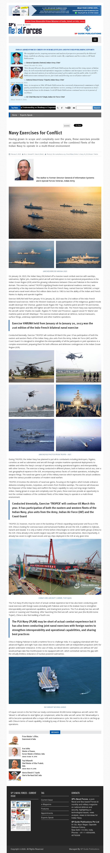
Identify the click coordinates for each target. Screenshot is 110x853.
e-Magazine (46, 804)
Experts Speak (26, 115)
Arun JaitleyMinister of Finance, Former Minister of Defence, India (33, 751)
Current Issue (47, 799)
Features (45, 808)
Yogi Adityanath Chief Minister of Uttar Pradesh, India (33, 763)
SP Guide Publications (89, 849)
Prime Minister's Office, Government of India (30, 737)
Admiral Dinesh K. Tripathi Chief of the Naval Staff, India (32, 774)
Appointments (47, 813)
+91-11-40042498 (87, 832)
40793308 (76, 835)
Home (14, 115)
